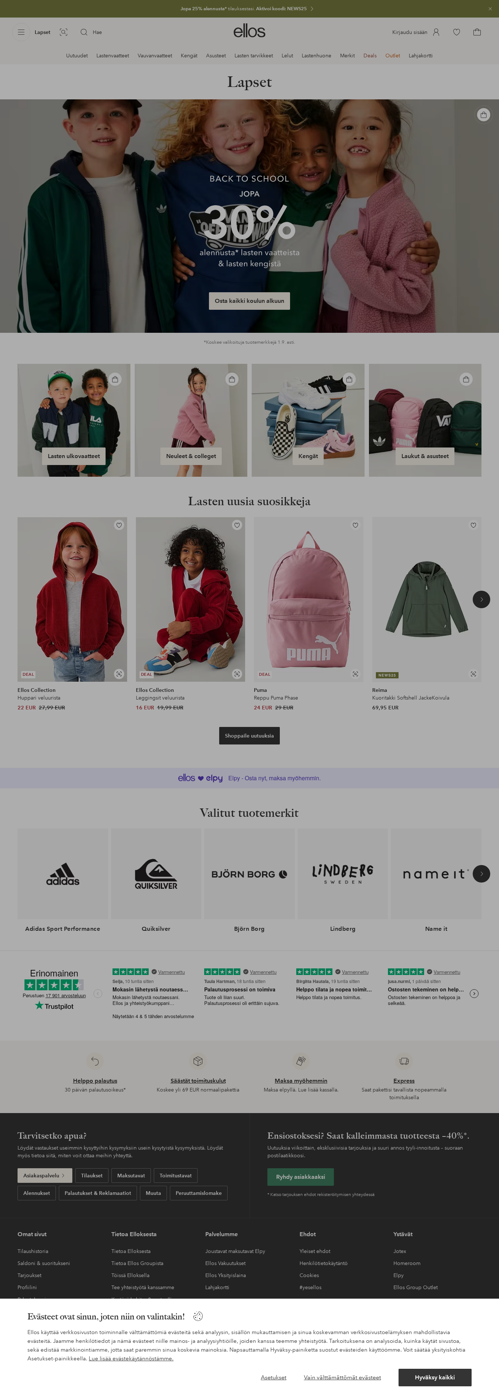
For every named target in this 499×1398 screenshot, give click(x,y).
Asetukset (273, 1377)
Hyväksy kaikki (435, 1377)
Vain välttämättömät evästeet (342, 1377)
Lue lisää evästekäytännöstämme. (131, 1358)
